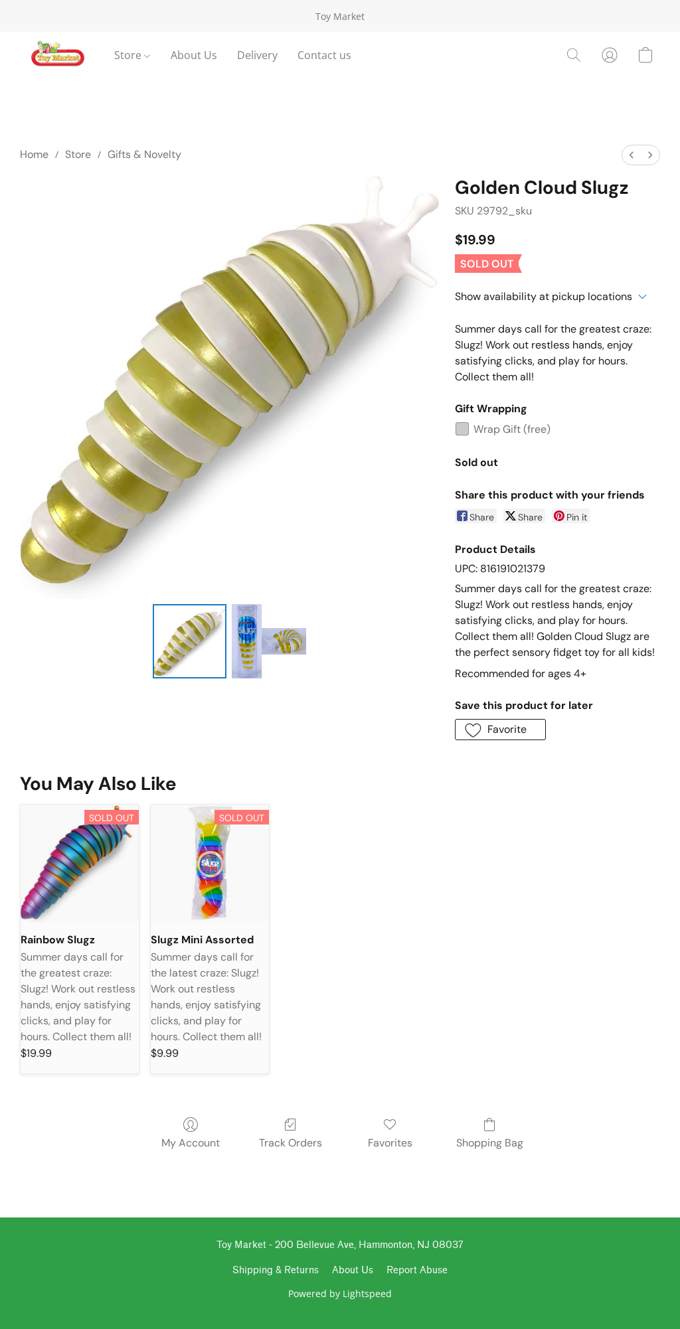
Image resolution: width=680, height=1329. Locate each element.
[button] (57, 55)
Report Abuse (417, 1270)
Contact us (324, 55)
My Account (190, 1143)
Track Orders (290, 1143)
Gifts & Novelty (144, 154)
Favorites (390, 1143)
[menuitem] (631, 155)
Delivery (257, 55)
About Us (194, 55)
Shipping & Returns (275, 1270)
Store (129, 55)
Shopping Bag (489, 1143)
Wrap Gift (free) (512, 429)
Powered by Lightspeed (340, 1293)
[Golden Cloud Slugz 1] (269, 641)
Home (34, 154)
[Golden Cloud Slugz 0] (190, 641)
